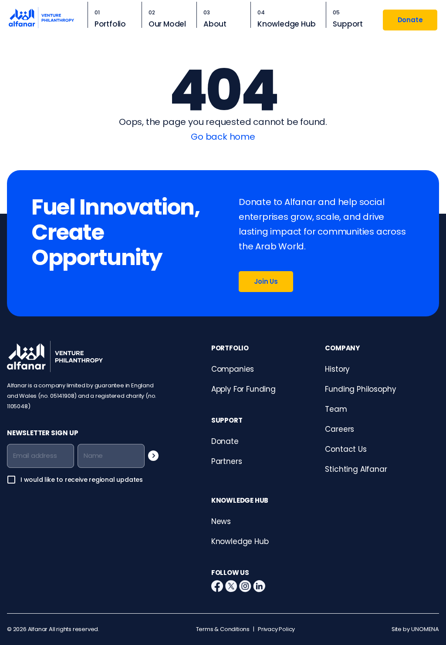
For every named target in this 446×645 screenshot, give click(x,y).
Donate (410, 19)
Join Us (266, 281)
